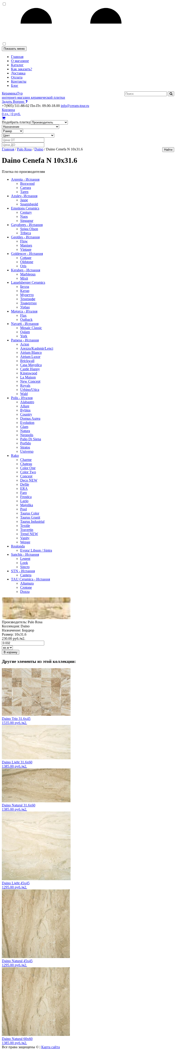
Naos (24, 216)
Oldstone (26, 262)
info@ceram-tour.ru (75, 106)
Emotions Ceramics (25, 208)
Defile (24, 484)
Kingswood (28, 373)
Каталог (17, 65)
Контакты (18, 81)
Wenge (25, 542)
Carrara (25, 188)
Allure (24, 406)
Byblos (25, 410)
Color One (28, 468)
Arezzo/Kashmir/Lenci (36, 348)
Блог (14, 85)
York (23, 336)
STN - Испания (23, 571)
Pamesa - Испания (25, 340)
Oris (23, 266)
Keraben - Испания (25, 270)
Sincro (25, 567)
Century (26, 212)
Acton (24, 344)
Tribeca (25, 233)
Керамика (33, 95)
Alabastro (27, 402)
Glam (24, 427)
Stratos (25, 447)
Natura (25, 431)
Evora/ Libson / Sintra (36, 550)
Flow (24, 241)
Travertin (26, 530)
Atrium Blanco (31, 352)
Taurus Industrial (32, 521)
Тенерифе (27, 299)
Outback (26, 319)
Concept (26, 476)
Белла (24, 287)
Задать (13, 101)
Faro (23, 493)
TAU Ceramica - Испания (30, 579)
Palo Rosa (24, 149)
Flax (23, 315)
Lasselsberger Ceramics (28, 282)
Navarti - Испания (24, 324)
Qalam (25, 332)
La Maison (28, 377)
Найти (168, 149)
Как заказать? (21, 69)
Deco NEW (28, 480)
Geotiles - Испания (25, 237)
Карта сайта (50, 1047)
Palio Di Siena (30, 439)
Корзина (11, 112)
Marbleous (28, 274)
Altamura (27, 583)
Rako (15, 455)
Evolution (27, 423)
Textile (25, 526)
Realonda (18, 546)
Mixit (24, 278)
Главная (17, 57)
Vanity (25, 538)
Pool (23, 509)
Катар (24, 291)
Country (26, 414)
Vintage (25, 249)
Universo (26, 451)
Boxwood (27, 183)
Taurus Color (29, 513)
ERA (24, 488)
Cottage (25, 258)
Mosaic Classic (31, 328)
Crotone (26, 587)
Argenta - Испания (25, 179)
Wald (24, 394)
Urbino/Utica (29, 390)
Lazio (24, 501)
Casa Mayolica (31, 365)
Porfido (25, 443)
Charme (26, 460)
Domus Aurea (30, 418)
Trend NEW (29, 534)
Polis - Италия (22, 398)
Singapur (26, 221)
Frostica (26, 497)
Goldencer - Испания (27, 254)
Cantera (25, 575)
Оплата (16, 77)
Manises (26, 245)
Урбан (25, 307)
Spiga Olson (29, 229)
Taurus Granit (30, 517)
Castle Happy (30, 369)
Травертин (28, 303)
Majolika (26, 505)
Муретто (27, 295)
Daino (38, 149)
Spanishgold (29, 204)
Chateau (26, 464)
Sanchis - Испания (25, 554)
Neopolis (26, 435)
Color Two (28, 472)
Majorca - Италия (24, 311)
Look (24, 563)
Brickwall (27, 361)
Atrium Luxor (30, 357)
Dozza (25, 592)
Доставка (18, 73)
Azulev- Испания (24, 196)
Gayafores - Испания (27, 225)
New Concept (30, 381)
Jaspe (24, 200)
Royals (25, 385)
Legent (25, 559)
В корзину (10, 652)
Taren (24, 192)
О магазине (20, 61)
